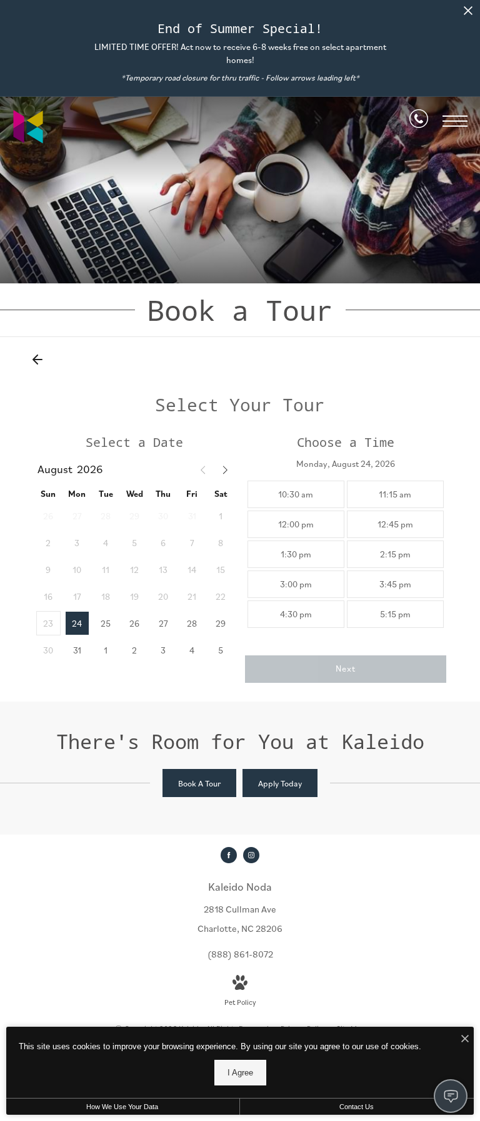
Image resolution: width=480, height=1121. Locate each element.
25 (106, 623)
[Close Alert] (468, 14)
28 (192, 623)
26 (134, 623)
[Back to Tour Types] (38, 360)
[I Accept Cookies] (465, 1039)
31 (77, 650)
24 (77, 623)
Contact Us (356, 1106)
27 (163, 623)
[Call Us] (418, 121)
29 (221, 623)
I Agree (240, 1072)
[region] (346, 554)
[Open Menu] (455, 121)
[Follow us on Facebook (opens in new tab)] (229, 855)
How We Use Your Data (122, 1106)
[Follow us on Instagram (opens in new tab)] (251, 855)
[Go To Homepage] (28, 126)
